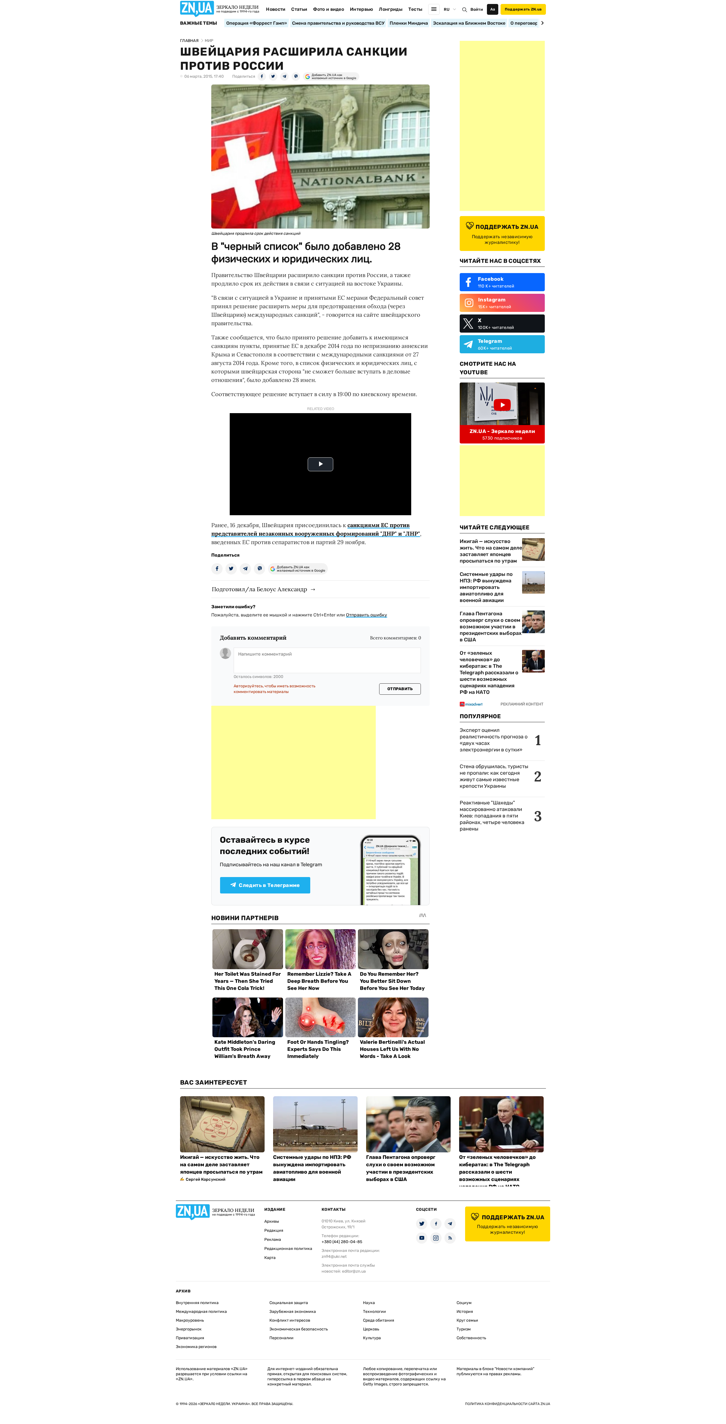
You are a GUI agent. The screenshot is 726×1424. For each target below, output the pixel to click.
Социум (464, 1302)
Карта (270, 1257)
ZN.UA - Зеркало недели (502, 431)
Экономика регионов (196, 1346)
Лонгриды (390, 9)
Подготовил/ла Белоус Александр (259, 589)
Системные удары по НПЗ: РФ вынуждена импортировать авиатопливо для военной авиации (486, 587)
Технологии (374, 1311)
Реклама (272, 1239)
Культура (372, 1338)
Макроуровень (190, 1320)
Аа (492, 9)
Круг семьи (467, 1320)
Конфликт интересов (289, 1320)
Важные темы (198, 23)
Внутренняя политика (197, 1302)
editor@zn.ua (354, 1271)
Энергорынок (189, 1329)
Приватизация (190, 1338)
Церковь (371, 1329)
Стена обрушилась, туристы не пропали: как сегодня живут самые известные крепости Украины (494, 776)
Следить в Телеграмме (269, 885)
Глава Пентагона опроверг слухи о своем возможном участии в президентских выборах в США (491, 626)
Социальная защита (288, 1302)
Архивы (271, 1221)
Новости (275, 9)
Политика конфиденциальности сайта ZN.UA (507, 1404)
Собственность (471, 1338)
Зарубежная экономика (292, 1311)
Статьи (299, 9)
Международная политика (201, 1311)
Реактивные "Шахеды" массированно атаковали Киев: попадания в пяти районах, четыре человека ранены (492, 816)
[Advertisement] (293, 762)
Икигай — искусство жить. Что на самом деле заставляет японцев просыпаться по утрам (491, 551)
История (465, 1311)
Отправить (400, 688)
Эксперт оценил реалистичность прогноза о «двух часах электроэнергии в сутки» (493, 740)
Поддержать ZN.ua (523, 9)
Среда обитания (378, 1320)
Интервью (361, 9)
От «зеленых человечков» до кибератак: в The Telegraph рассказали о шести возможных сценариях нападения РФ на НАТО (489, 672)
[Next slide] (541, 23)
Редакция (273, 1230)
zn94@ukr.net (334, 1256)
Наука (369, 1302)
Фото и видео (328, 9)
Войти (476, 9)
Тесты (415, 9)
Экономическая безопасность (298, 1329)
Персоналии (281, 1338)
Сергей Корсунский (205, 1179)
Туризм (464, 1329)
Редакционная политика (288, 1248)
